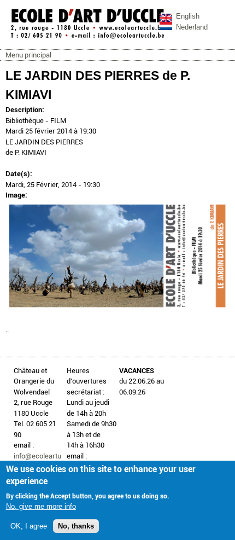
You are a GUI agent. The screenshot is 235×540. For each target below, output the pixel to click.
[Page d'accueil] (87, 38)
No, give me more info (41, 506)
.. (7, 330)
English (187, 16)
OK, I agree (28, 526)
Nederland (192, 27)
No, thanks (76, 526)
